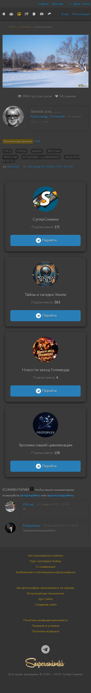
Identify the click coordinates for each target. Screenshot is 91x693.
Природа (25, 27)
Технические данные (18, 141)
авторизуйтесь (30, 495)
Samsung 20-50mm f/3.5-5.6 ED (50, 166)
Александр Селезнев (48, 116)
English (43, 4)
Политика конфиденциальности (45, 620)
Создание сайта (46, 604)
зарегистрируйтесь (60, 495)
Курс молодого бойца (45, 561)
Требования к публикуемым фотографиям (45, 572)
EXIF (37, 141)
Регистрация (81, 14)
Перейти (49, 240)
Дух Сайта (45, 599)
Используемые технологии (45, 593)
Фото (12, 27)
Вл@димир (31, 526)
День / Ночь (81, 4)
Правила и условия (45, 626)
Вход (65, 14)
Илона (28, 504)
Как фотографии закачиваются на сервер (45, 588)
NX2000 (13, 166)
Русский (57, 4)
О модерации (45, 566)
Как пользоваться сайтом (45, 555)
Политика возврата (45, 631)
